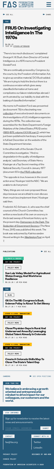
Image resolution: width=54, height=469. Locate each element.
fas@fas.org (11, 442)
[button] (48, 4)
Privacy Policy (10, 454)
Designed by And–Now (41, 454)
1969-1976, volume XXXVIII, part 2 (21, 132)
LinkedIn (38, 447)
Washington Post (33, 237)
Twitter (37, 442)
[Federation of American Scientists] (18, 4)
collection (8, 113)
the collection (30, 171)
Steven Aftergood (21, 46)
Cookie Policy (9, 459)
